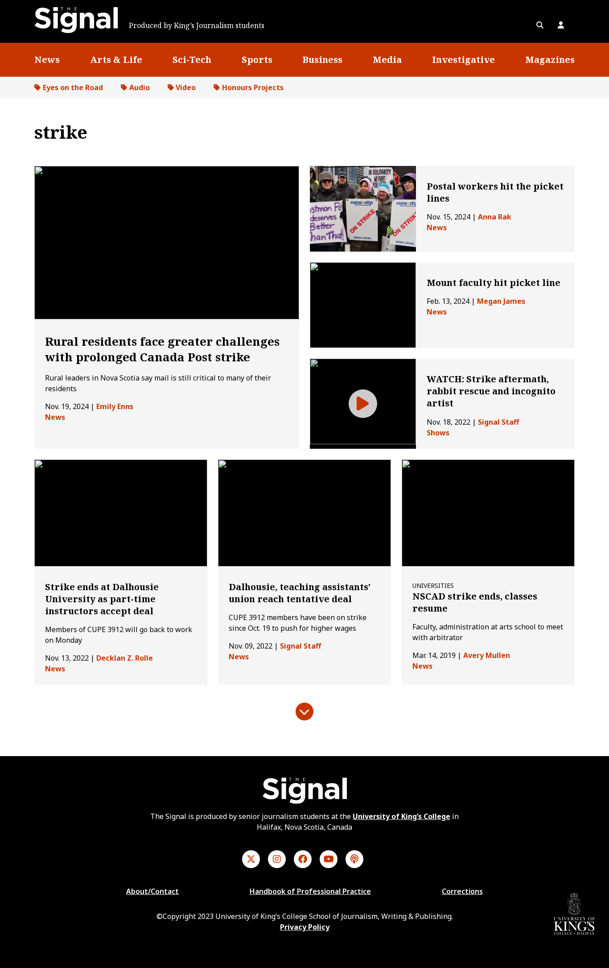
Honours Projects (253, 87)
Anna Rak (494, 217)
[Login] (561, 25)
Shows (438, 433)
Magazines (550, 60)
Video (186, 87)
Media (387, 60)
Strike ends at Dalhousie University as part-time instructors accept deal (102, 599)
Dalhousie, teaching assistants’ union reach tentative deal (299, 593)
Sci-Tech (192, 60)
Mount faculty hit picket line (493, 283)
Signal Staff (498, 422)
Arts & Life (116, 60)
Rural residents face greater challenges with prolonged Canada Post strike (162, 349)
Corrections (462, 891)
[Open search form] (540, 25)
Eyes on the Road (73, 87)
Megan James (501, 301)
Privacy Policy (304, 927)
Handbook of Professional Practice (310, 891)
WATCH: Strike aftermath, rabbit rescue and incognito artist (491, 391)
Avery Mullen (486, 655)
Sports (257, 60)
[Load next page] (304, 711)
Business (322, 60)
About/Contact (152, 891)
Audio (139, 87)
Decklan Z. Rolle (124, 658)
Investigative (463, 60)
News (47, 60)
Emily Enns (114, 406)
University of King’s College (401, 816)
